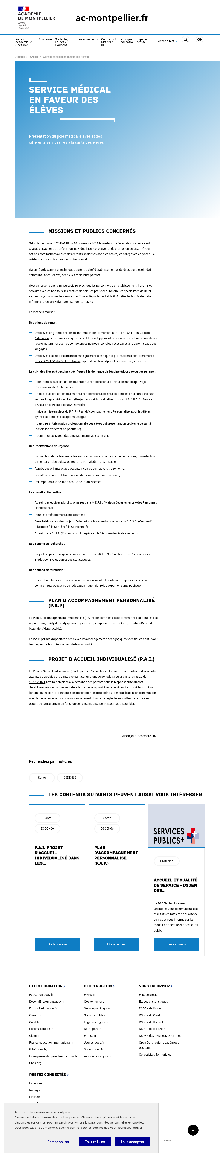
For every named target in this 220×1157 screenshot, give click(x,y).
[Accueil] (36, 17)
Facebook (35, 1083)
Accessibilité (199, 39)
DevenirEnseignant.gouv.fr (46, 1001)
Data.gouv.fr (92, 1029)
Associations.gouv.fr (98, 1056)
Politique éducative (127, 41)
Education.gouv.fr (41, 995)
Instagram (36, 1090)
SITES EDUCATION (46, 986)
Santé (42, 777)
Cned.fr (34, 1022)
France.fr (90, 1036)
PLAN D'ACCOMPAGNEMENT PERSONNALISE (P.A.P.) (116, 855)
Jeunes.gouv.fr (94, 1042)
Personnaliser (58, 1141)
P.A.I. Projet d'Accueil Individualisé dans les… (57, 855)
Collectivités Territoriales (155, 1054)
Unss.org (35, 1063)
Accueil (20, 57)
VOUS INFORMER (154, 986)
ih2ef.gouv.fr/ (38, 1049)
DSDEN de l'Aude (150, 1008)
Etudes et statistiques (153, 1001)
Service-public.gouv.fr (98, 1008)
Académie (45, 39)
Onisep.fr (35, 1015)
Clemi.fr (34, 1036)
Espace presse (142, 41)
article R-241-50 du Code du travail (57, 361)
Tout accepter (132, 1141)
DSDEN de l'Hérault (151, 1022)
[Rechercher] (185, 41)
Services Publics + (96, 1015)
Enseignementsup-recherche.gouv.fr (53, 1056)
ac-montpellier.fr (112, 17)
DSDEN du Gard (149, 1015)
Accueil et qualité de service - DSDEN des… (176, 885)
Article (34, 57)
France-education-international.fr (51, 1042)
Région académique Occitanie (23, 42)
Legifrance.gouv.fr (96, 1022)
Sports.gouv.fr (93, 1049)
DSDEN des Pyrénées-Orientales (160, 1036)
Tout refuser (94, 1141)
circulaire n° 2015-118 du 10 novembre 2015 (69, 243)
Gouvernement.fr (95, 1001)
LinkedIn (35, 1097)
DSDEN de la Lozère (152, 1029)
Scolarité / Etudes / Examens (62, 42)
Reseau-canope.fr (41, 1029)
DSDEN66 (69, 777)
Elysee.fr (89, 995)
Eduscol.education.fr (43, 1008)
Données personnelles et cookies (119, 1122)
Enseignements (88, 39)
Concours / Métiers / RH (108, 42)
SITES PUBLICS (98, 986)
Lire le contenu (57, 944)
